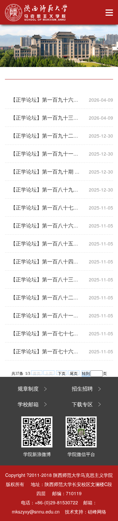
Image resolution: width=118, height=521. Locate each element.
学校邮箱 (28, 404)
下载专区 (82, 404)
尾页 (74, 373)
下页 (62, 373)
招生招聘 (82, 388)
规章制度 (28, 388)
